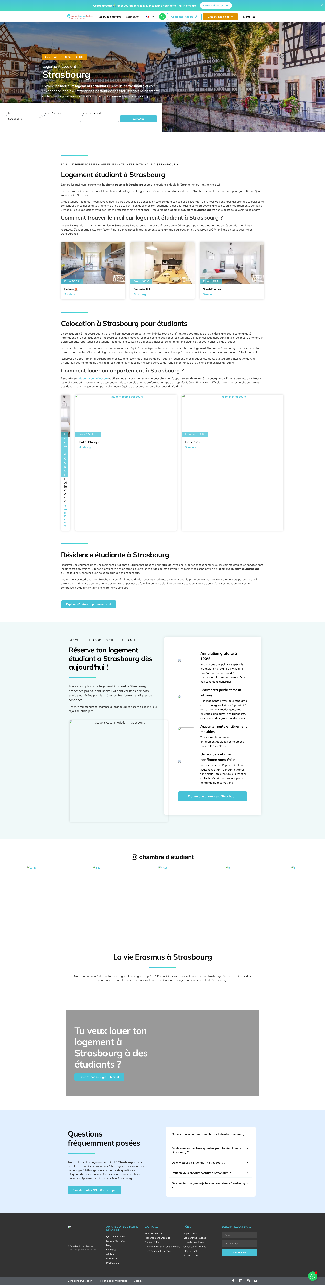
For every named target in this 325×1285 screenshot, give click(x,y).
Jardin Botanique (89, 442)
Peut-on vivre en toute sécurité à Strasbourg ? (201, 1173)
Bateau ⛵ (71, 289)
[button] (210, 1136)
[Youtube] (255, 1280)
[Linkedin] (240, 1280)
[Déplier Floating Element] (312, 1276)
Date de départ (91, 113)
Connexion (132, 16)
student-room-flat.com (93, 378)
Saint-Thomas (212, 289)
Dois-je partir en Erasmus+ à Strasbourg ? (199, 1162)
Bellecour (65, 490)
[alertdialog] (162, 5)
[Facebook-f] (233, 1280)
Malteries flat (142, 289)
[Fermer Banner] (321, 5)
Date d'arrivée (53, 113)
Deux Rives (192, 442)
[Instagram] (248, 1280)
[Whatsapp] (162, 16)
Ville (8, 113)
